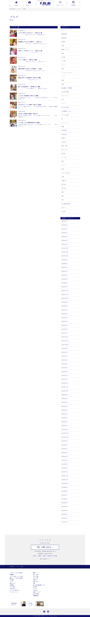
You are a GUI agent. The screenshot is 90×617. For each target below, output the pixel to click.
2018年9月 (65, 487)
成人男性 (35, 586)
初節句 (63, 138)
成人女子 (64, 188)
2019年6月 (65, 452)
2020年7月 (65, 402)
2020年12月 (65, 383)
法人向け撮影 (65, 92)
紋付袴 (63, 153)
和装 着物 (65, 146)
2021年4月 (65, 367)
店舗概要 (73, 5)
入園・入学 (35, 581)
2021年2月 (65, 375)
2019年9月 (65, 441)
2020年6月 (65, 406)
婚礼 (63, 161)
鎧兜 (63, 80)
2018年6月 (65, 499)
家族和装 (64, 38)
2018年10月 (65, 483)
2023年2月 (65, 286)
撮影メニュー (29, 5)
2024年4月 (65, 232)
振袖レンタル (65, 49)
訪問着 (63, 41)
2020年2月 (65, 421)
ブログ (11, 581)
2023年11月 (65, 252)
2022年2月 (65, 329)
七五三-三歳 (35, 578)
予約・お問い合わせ (44, 547)
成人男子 (64, 184)
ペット (63, 76)
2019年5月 (65, 456)
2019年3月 (65, 464)
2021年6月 (65, 360)
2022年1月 (65, 333)
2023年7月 (65, 267)
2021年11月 (65, 340)
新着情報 (12, 585)
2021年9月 (65, 348)
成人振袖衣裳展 (66, 203)
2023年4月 (65, 279)
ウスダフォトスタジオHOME (16, 572)
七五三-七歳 (35, 574)
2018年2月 (65, 514)
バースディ (65, 157)
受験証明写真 (36, 595)
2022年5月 (65, 317)
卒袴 (63, 53)
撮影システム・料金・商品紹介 (16, 578)
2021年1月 (65, 379)
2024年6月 (65, 225)
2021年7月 (65, 356)
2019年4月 (65, 460)
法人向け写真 (36, 593)
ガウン (63, 30)
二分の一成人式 (66, 173)
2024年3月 (65, 236)
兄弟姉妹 (64, 130)
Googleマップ (45, 559)
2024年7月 (65, 221)
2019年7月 (65, 448)
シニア (63, 165)
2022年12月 (65, 290)
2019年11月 (65, 433)
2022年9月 (65, 302)
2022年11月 (65, 294)
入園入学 (64, 180)
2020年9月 (65, 394)
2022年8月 (65, 306)
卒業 (63, 176)
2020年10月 (65, 391)
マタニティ (35, 588)
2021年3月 (65, 371)
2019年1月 (65, 472)
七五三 (63, 207)
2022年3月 (65, 325)
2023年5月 (65, 275)
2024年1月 (65, 244)
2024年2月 (65, 240)
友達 (63, 84)
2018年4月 (65, 506)
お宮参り (64, 142)
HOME (16, 5)
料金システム (60, 5)
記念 (63, 68)
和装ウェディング (36, 592)
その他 (63, 211)
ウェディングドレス (67, 72)
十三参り (64, 61)
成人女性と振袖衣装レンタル (39, 585)
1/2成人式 (35, 590)
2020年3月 (65, 418)
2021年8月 (65, 352)
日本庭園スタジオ (66, 111)
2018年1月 (65, 518)
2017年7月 (65, 522)
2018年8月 (65, 491)
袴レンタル (65, 149)
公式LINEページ (13, 588)
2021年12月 (65, 337)
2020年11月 (65, 387)
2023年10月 (65, 256)
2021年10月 (65, 344)
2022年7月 (65, 310)
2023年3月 (65, 283)
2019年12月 (65, 429)
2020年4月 (65, 414)
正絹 (63, 45)
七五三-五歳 (35, 576)
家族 (63, 169)
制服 (63, 126)
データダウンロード (14, 592)
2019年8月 (65, 445)
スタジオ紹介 (12, 586)
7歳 (62, 200)
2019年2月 (65, 468)
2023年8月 (65, 263)
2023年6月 (65, 271)
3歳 (62, 192)
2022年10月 (65, 298)
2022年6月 (65, 313)
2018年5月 (65, 502)
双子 (63, 99)
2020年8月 (65, 398)
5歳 (62, 196)
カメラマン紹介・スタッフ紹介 (16, 576)
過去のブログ (12, 583)
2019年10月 (65, 437)
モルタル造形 (65, 115)
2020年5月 (65, 410)
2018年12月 (65, 475)
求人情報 (12, 579)
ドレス (63, 103)
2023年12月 (65, 248)
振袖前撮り (65, 34)
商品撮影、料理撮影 (67, 88)
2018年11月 (65, 479)
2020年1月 (65, 425)
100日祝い (64, 134)
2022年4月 (65, 321)
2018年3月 (65, 510)
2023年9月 (65, 259)
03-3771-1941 (46, 543)
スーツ (63, 65)
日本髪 (63, 57)
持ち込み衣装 (65, 107)
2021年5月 (65, 364)
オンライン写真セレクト (15, 590)
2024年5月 (65, 229)
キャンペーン (65, 95)
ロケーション (65, 122)
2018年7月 (65, 495)
